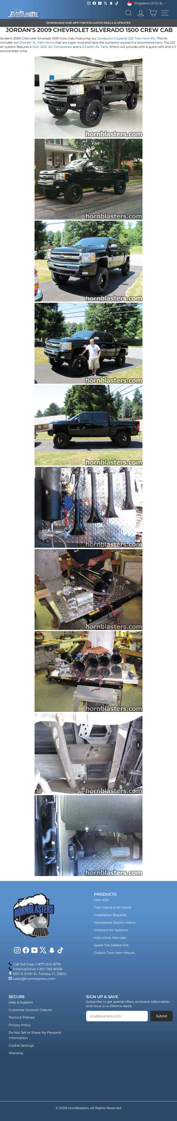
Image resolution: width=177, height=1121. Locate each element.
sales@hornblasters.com (34, 979)
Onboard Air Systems (111, 930)
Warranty (16, 1053)
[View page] (88, 136)
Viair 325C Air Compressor (52, 47)
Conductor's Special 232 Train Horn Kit (126, 38)
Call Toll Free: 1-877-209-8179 (37, 964)
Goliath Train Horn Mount (114, 953)
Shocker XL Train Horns (36, 42)
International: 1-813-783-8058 (37, 969)
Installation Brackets (110, 915)
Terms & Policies (22, 1017)
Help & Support (21, 1002)
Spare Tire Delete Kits (111, 945)
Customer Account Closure (30, 1010)
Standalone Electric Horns (114, 922)
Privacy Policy (20, 1025)
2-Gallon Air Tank (95, 47)
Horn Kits (101, 900)
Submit (161, 1016)
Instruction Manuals (110, 938)
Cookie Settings (21, 1045)
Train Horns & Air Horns (112, 907)
